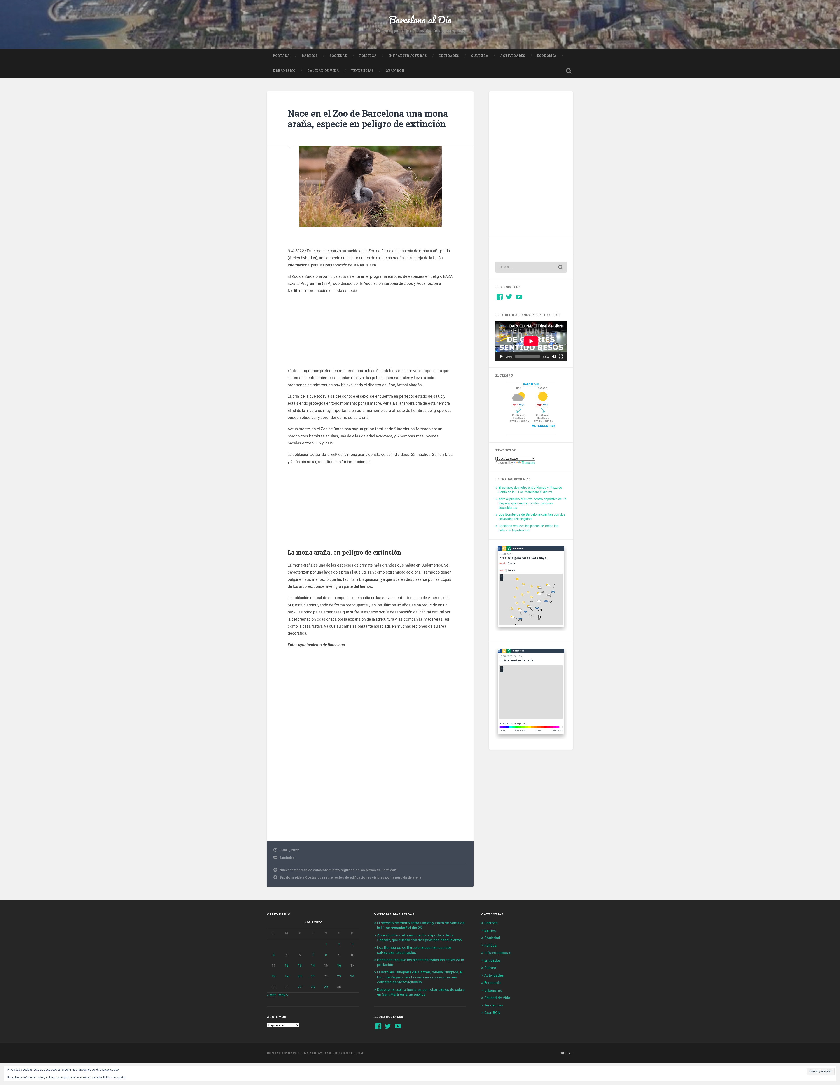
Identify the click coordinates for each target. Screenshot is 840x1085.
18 (273, 976)
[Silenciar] (554, 356)
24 (352, 976)
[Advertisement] (370, 335)
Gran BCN (395, 71)
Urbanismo (284, 71)
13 (300, 966)
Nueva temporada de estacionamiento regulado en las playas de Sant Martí (338, 870)
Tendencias (362, 71)
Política (368, 56)
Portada (281, 56)
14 (313, 966)
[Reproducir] (501, 356)
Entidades (449, 56)
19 (287, 976)
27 (300, 987)
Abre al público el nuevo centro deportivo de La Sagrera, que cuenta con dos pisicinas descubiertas (532, 503)
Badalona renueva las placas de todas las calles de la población (528, 528)
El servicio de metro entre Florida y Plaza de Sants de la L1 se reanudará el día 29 (530, 490)
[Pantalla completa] (561, 356)
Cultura (479, 56)
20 (300, 976)
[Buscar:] (531, 267)
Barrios (310, 56)
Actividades (512, 56)
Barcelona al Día (420, 19)
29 (326, 987)
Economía (546, 56)
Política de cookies (114, 1077)
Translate (528, 463)
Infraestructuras (407, 56)
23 (339, 976)
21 (313, 976)
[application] (531, 341)
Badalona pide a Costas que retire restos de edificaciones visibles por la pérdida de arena (350, 877)
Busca (568, 70)
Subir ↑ (566, 1053)
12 (287, 966)
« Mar (271, 995)
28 (313, 987)
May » (283, 995)
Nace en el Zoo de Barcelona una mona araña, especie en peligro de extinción (368, 118)
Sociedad (338, 56)
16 (339, 966)
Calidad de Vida (323, 71)
